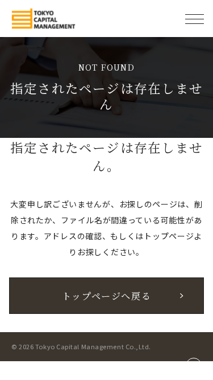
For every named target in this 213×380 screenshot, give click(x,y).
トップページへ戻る (107, 296)
